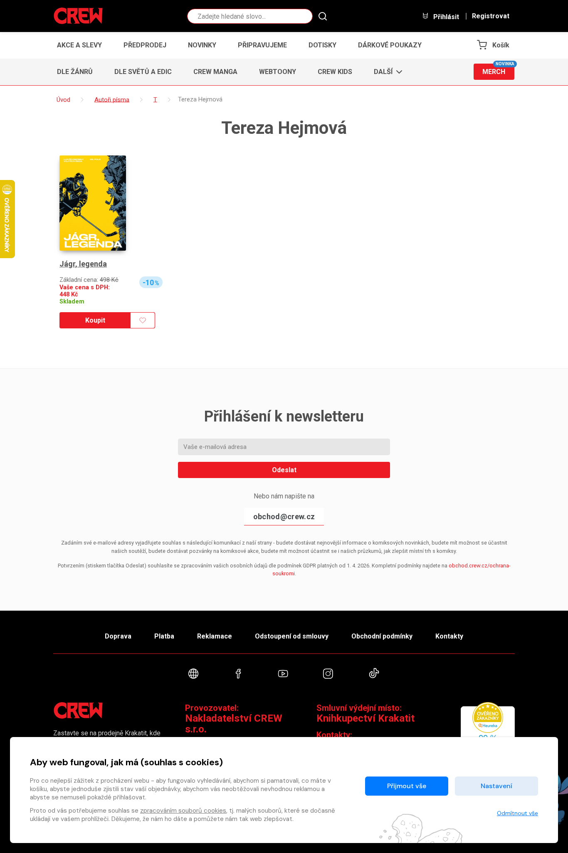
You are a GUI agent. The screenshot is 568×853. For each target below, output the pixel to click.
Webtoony (277, 72)
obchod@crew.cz (284, 516)
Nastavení (496, 786)
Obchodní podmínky (381, 636)
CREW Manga (215, 72)
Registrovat (490, 16)
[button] (385, 72)
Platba (164, 636)
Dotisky (322, 45)
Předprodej (144, 45)
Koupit (95, 320)
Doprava (118, 636)
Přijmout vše (406, 786)
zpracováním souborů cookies (183, 810)
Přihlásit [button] (445, 16)
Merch (498, 70)
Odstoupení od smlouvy (291, 636)
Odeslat (284, 470)
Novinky (202, 45)
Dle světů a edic (143, 72)
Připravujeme (262, 45)
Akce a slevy (79, 45)
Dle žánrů (75, 72)
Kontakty (449, 636)
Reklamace (214, 636)
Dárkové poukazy (390, 45)
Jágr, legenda (83, 263)
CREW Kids (335, 72)
